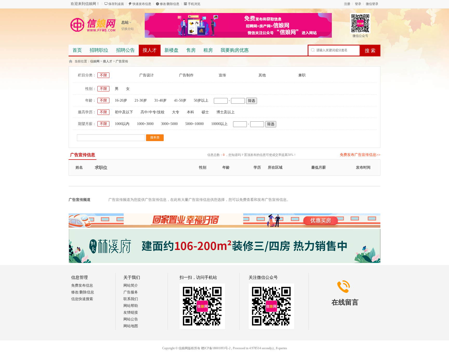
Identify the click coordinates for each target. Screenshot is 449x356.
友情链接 (130, 312)
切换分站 (127, 29)
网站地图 (130, 326)
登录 (358, 4)
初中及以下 (124, 112)
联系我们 (130, 299)
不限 (103, 75)
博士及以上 (225, 112)
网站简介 (130, 285)
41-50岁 (180, 100)
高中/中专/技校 (152, 112)
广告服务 (130, 292)
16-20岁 (121, 100)
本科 (190, 112)
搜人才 (107, 61)
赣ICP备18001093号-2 (215, 348)
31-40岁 (160, 100)
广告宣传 (122, 61)
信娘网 (95, 61)
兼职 (302, 75)
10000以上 (219, 124)
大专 (175, 112)
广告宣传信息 (82, 155)
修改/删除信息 (169, 4)
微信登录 (372, 4)
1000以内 (122, 124)
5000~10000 (194, 124)
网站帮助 (130, 306)
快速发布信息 (142, 4)
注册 (347, 4)
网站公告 (130, 319)
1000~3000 (145, 124)
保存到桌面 (116, 4)
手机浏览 (194, 4)
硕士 (205, 112)
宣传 (222, 75)
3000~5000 (169, 124)
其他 (262, 75)
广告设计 (146, 75)
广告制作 (186, 75)
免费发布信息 (82, 285)
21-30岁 (141, 100)
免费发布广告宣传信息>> (360, 155)
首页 (77, 50)
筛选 (251, 101)
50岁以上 (201, 100)
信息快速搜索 (82, 299)
